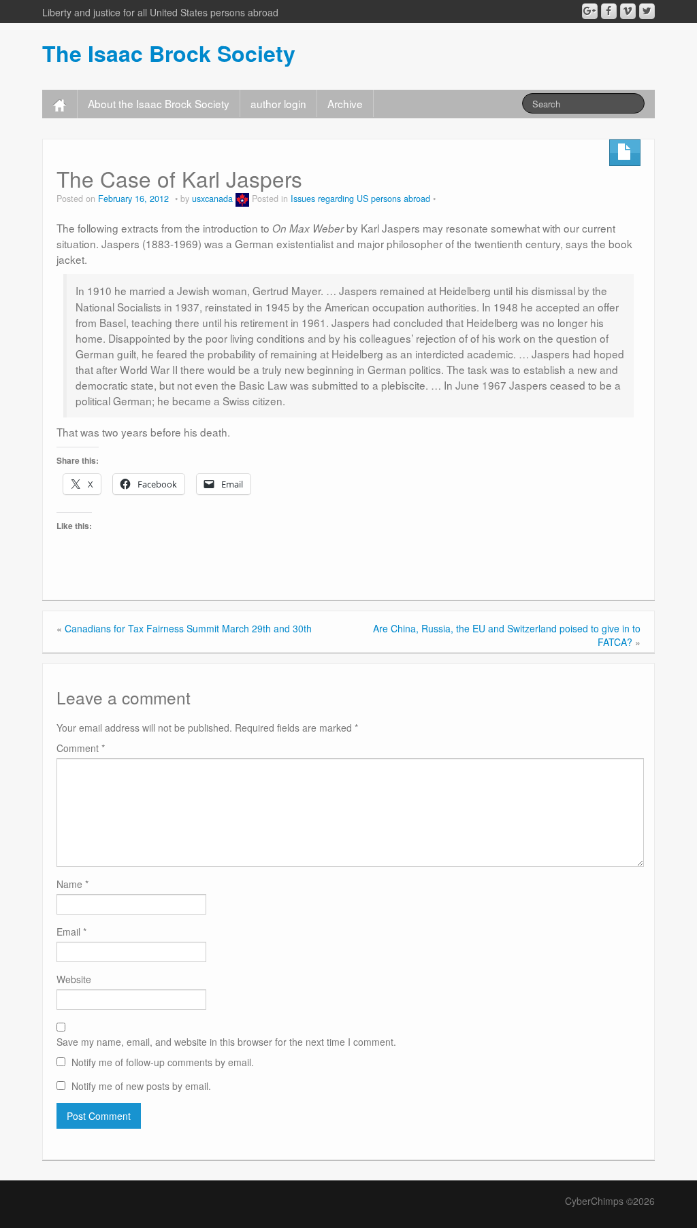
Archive (345, 103)
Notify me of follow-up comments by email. (162, 1062)
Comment (80, 748)
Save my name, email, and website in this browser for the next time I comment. (226, 1041)
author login (278, 103)
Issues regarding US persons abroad (360, 198)
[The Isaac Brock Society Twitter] (647, 11)
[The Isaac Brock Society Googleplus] (590, 11)
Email (71, 931)
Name (72, 884)
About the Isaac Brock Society (158, 103)
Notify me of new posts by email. (141, 1086)
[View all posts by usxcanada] (242, 198)
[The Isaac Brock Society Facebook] (609, 11)
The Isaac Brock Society (168, 53)
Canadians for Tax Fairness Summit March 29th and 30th (188, 628)
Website (73, 979)
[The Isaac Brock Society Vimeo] (628, 11)
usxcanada (212, 198)
